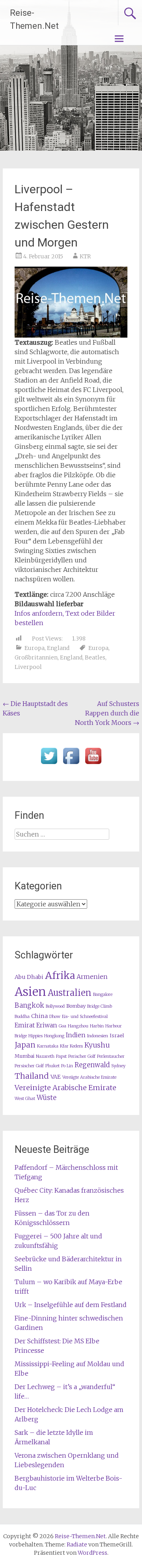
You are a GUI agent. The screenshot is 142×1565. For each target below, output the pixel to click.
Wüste (46, 1098)
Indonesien (97, 1035)
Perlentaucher (111, 1056)
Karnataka (47, 1046)
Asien (30, 991)
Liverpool (28, 666)
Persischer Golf (29, 1065)
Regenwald (92, 1065)
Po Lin (67, 1065)
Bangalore (102, 994)
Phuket (52, 1065)
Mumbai (24, 1056)
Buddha (22, 1016)
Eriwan (46, 1025)
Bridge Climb (99, 1006)
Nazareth (45, 1056)
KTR (85, 256)
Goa (62, 1026)
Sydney (118, 1065)
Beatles (95, 657)
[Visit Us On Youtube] (93, 764)
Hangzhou (78, 1026)
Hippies (35, 1035)
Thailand (32, 1076)
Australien (70, 993)
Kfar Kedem (71, 1046)
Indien (76, 1035)
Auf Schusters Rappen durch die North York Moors (107, 713)
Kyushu (97, 1045)
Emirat (25, 1025)
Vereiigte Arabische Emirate (89, 1077)
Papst (61, 1056)
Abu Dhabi (29, 976)
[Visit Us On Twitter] (49, 764)
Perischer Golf (81, 1056)
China (39, 1016)
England (58, 648)
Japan (25, 1045)
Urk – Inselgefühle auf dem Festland (71, 1305)
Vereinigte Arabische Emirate (65, 1087)
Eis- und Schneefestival (85, 1016)
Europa (34, 648)
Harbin (97, 1026)
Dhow (54, 1016)
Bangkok (29, 1005)
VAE (55, 1076)
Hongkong (54, 1035)
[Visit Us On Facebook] (71, 764)
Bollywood (55, 1006)
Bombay (76, 1006)
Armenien (92, 976)
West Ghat (25, 1098)
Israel (117, 1035)
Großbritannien (36, 657)
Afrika (60, 975)
